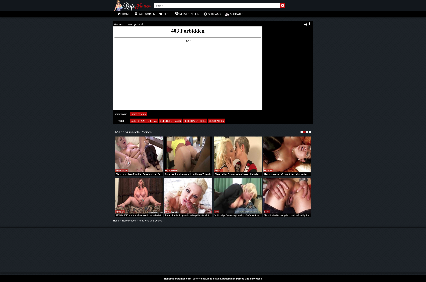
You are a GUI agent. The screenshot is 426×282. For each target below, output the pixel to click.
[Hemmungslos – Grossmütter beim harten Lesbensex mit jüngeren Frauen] (287, 154)
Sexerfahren (216, 120)
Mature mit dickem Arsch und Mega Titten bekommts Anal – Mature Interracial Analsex (210, 174)
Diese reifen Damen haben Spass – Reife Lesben (238, 174)
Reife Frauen (138, 114)
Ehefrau (152, 120)
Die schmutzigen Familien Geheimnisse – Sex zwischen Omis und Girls (151, 174)
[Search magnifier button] (282, 5)
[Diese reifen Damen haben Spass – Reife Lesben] (238, 154)
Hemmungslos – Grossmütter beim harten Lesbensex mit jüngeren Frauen (302, 174)
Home (116, 220)
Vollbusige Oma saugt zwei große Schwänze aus (238, 215)
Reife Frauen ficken (195, 120)
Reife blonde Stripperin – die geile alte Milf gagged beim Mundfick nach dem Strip (207, 215)
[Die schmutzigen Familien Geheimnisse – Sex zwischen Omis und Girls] (139, 154)
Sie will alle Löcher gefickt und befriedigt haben (288, 215)
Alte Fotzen (138, 120)
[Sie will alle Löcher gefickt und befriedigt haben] (287, 196)
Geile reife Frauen (170, 120)
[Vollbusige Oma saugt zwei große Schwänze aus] (238, 196)
